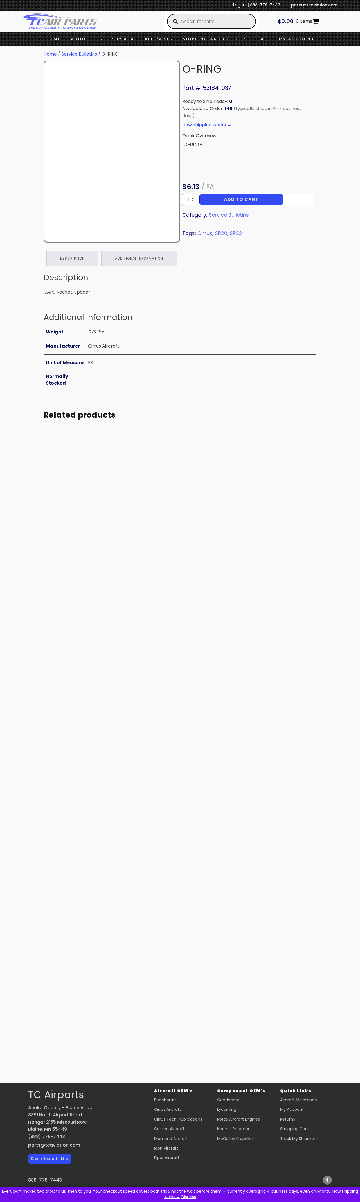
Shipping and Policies (215, 39)
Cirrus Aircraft (167, 1109)
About (80, 39)
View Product (96, 569)
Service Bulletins (79, 54)
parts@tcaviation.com (314, 5)
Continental (228, 1100)
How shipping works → (206, 125)
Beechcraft (165, 1100)
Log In (239, 5)
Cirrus (204, 233)
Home (53, 39)
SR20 (221, 233)
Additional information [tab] (139, 258)
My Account (296, 39)
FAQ (263, 39)
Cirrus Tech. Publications (178, 1119)
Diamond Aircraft (171, 1138)
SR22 (236, 233)
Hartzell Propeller (233, 1129)
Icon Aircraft (166, 1148)
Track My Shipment (299, 1138)
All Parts (159, 39)
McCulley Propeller (235, 1138)
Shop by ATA (116, 39)
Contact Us (49, 1158)
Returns (287, 1119)
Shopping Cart (294, 1129)
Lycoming (226, 1109)
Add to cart (241, 199)
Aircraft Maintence (298, 1100)
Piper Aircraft (166, 1157)
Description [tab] (72, 258)
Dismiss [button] (188, 1196)
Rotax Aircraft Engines (238, 1119)
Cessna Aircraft (169, 1129)
